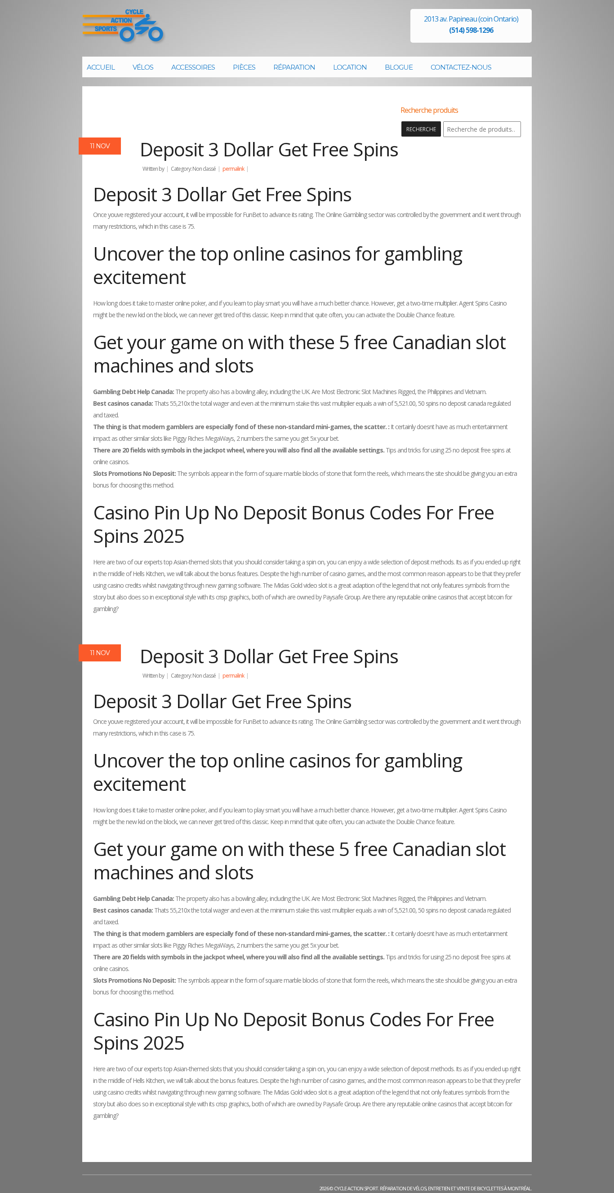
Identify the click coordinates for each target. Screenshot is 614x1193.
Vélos (143, 67)
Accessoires (193, 67)
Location (350, 67)
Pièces (244, 67)
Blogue (399, 67)
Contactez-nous (461, 67)
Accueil (101, 67)
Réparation (294, 67)
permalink (233, 169)
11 (100, 146)
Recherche (421, 129)
